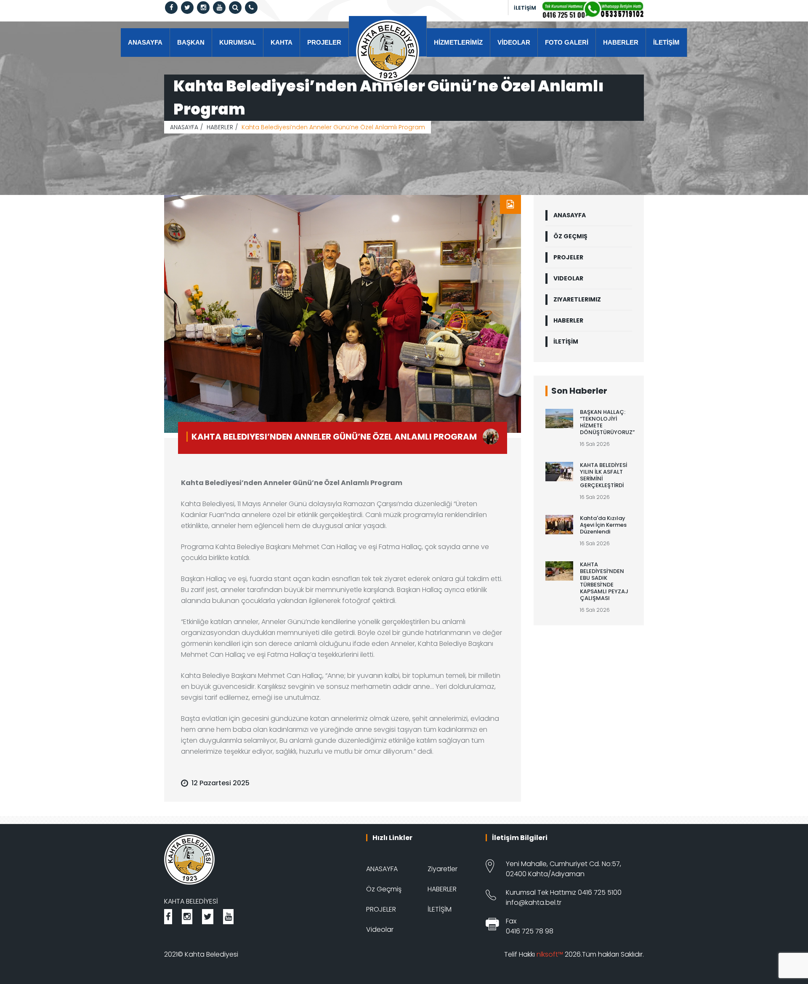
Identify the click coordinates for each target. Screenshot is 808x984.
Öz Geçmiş (383, 889)
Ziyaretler (442, 869)
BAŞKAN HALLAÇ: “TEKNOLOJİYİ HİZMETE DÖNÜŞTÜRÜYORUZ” (607, 422)
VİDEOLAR (513, 42)
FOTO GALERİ (566, 42)
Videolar (379, 929)
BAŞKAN (191, 42)
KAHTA (281, 42)
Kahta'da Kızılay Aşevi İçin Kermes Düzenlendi (603, 525)
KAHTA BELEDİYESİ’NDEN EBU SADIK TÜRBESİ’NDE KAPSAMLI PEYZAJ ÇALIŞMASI (604, 581)
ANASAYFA (145, 42)
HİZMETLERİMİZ (458, 42)
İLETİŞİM (525, 7)
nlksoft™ (550, 954)
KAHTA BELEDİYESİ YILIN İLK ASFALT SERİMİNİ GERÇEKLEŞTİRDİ (603, 475)
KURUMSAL (237, 42)
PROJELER (324, 42)
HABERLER (620, 42)
